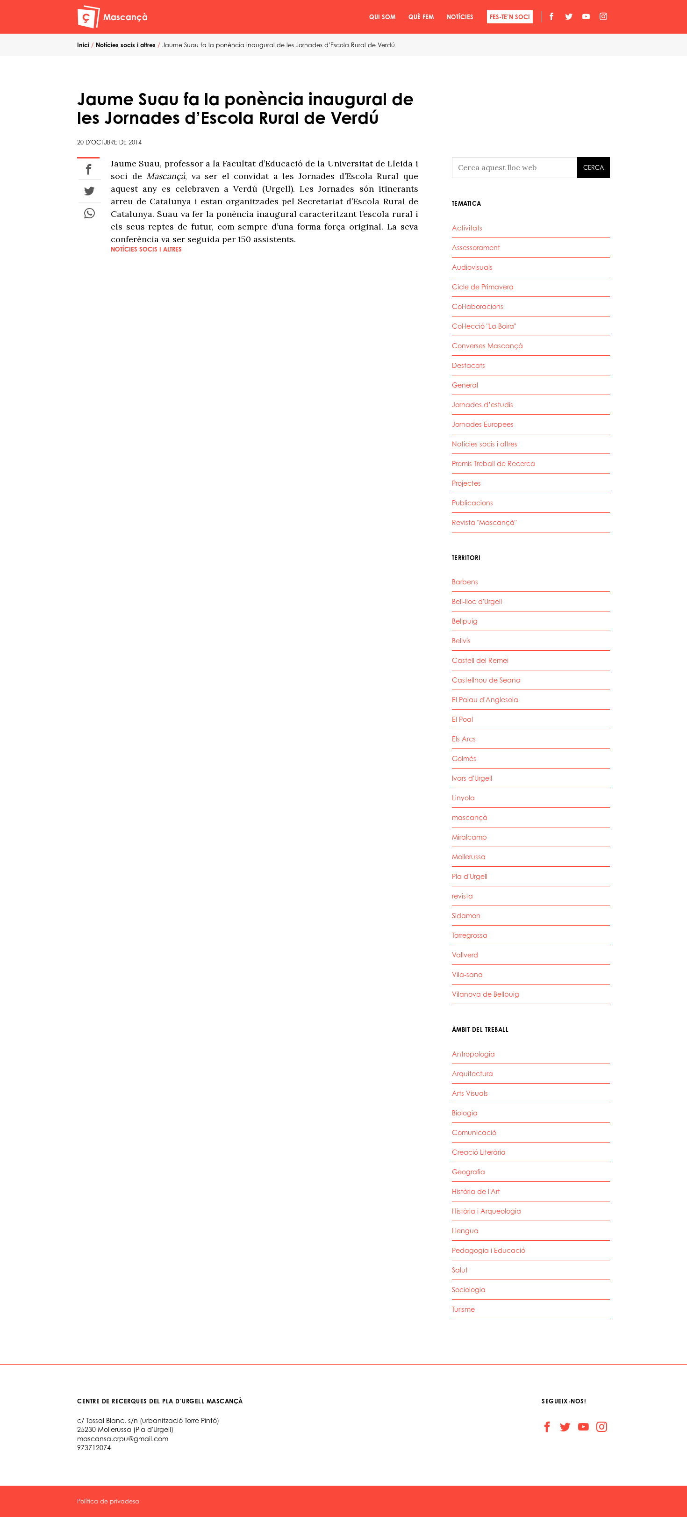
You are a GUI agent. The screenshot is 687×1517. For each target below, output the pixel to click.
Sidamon (466, 916)
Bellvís (461, 641)
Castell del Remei (480, 660)
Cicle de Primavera (483, 287)
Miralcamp (469, 837)
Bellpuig (465, 621)
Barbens (465, 582)
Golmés (464, 758)
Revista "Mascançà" (484, 522)
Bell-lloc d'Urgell (477, 601)
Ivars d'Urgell (472, 778)
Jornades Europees (483, 424)
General (465, 385)
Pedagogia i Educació (488, 1250)
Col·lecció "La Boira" (484, 326)
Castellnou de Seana (486, 680)
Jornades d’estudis (482, 405)
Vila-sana (467, 974)
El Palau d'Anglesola (485, 700)
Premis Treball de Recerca (493, 463)
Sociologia (469, 1290)
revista (462, 896)
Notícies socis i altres (146, 249)
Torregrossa (469, 935)
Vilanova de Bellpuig (485, 994)
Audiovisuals (472, 267)
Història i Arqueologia (486, 1211)
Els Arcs (464, 739)
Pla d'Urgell (469, 876)
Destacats (468, 365)
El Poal (462, 719)
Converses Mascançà (487, 346)
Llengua (465, 1231)
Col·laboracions (477, 306)
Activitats (467, 228)
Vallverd (465, 955)
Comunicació (474, 1132)
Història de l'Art (476, 1191)
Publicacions (472, 503)
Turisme (463, 1309)
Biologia (465, 1113)
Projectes (466, 483)
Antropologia (473, 1054)
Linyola (463, 798)
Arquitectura (472, 1074)
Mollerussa (469, 857)
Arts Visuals (470, 1093)
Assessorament (476, 248)
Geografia (468, 1172)
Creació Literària (479, 1152)
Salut (460, 1270)
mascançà (469, 817)
